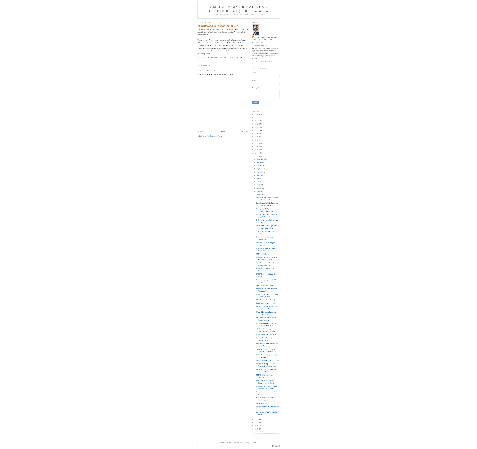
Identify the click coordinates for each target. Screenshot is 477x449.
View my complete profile (263, 61)
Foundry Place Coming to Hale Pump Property (266, 339)
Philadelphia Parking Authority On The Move (266, 356)
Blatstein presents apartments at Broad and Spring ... (266, 370)
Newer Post (201, 131)
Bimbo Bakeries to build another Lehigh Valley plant (267, 344)
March (259, 188)
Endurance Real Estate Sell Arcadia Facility (265, 269)
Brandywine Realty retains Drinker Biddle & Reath (265, 210)
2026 (257, 114)
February (260, 191)
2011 (257, 422)
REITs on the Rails (262, 254)
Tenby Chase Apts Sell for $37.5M (267, 360)
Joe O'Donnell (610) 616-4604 (266, 37)
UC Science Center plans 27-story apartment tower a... (267, 407)
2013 (257, 156)
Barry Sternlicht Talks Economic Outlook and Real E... (267, 204)
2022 (257, 127)
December (260, 159)
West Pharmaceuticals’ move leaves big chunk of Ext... (265, 398)
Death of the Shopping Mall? (266, 303)
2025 (257, 117)
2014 (257, 153)
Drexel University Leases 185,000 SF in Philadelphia (267, 307)
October (259, 165)
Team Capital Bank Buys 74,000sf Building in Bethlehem (267, 226)
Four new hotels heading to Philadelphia (265, 238)
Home (223, 131)
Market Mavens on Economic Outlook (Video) (266, 313)
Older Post (244, 131)
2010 (257, 426)
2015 (257, 150)
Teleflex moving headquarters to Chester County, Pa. (267, 198)
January (259, 194)
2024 (257, 121)
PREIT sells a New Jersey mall (266, 334)
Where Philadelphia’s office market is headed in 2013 (267, 295)
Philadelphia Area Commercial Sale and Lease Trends (266, 258)
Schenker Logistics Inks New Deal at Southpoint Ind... (267, 264)
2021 (257, 130)
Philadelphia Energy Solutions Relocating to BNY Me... (266, 387)
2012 (257, 419)
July (258, 175)
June (258, 178)
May (258, 181)
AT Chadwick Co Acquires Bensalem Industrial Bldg (265, 330)
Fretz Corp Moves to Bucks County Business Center (265, 381)
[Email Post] (241, 57)
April (259, 185)
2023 (257, 124)
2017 (257, 143)
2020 (257, 133)
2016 (257, 146)
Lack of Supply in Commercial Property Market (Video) (266, 215)
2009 (257, 429)
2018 (257, 140)
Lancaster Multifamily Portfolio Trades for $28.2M (266, 249)
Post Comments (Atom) (214, 136)
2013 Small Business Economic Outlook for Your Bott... (266, 324)
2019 (257, 137)
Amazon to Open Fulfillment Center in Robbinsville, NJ (266, 350)
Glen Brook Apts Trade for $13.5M (267, 300)
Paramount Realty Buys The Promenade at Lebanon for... (266, 364)
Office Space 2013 (262, 403)
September (260, 169)
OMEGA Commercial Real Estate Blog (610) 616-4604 (238, 9)
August (259, 172)
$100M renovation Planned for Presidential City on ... (266, 289)
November (260, 162)
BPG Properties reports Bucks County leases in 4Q (266, 318)
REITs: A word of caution (264, 285)
